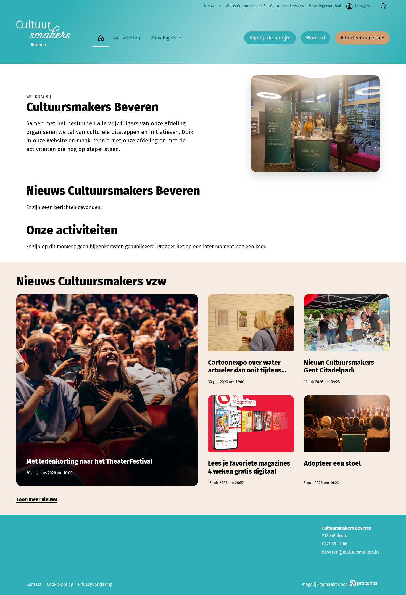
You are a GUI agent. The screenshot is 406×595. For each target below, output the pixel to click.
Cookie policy (60, 584)
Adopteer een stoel (362, 38)
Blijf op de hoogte (270, 38)
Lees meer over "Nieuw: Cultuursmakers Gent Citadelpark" (347, 339)
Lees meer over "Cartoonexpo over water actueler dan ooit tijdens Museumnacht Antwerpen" (251, 339)
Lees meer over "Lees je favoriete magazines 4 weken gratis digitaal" (251, 440)
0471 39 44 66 (334, 543)
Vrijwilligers (163, 38)
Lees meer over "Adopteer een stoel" (347, 440)
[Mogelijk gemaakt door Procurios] (363, 584)
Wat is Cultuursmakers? (245, 6)
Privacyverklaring (95, 584)
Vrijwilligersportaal (325, 6)
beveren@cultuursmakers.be (351, 552)
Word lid (315, 38)
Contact (34, 584)
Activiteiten (127, 38)
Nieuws (210, 6)
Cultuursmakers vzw (287, 6)
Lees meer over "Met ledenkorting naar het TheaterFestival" (107, 390)
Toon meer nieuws (36, 499)
